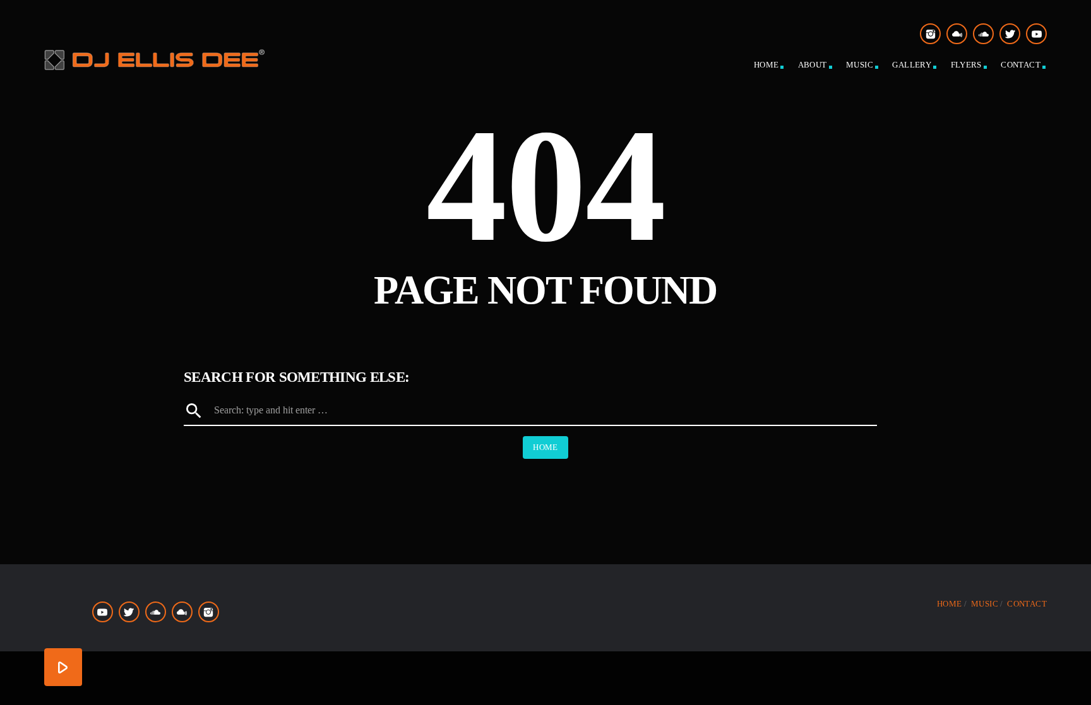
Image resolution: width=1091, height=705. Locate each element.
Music (859, 64)
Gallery (911, 64)
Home (766, 64)
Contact (1020, 64)
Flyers (966, 64)
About (812, 64)
